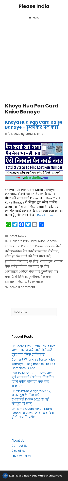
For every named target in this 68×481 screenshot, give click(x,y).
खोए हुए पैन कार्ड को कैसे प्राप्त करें (28, 256)
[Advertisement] (34, 62)
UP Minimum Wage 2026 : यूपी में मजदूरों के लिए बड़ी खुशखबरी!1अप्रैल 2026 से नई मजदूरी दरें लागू (32, 397)
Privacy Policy (21, 456)
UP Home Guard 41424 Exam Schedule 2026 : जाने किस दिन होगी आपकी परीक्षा (33, 413)
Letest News (17, 236)
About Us (18, 441)
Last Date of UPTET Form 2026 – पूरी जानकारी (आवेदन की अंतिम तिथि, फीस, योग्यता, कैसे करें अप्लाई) (34, 379)
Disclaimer (19, 451)
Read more (45, 215)
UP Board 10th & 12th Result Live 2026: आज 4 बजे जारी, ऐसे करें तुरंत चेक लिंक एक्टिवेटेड (33, 350)
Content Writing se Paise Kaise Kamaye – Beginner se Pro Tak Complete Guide (33, 364)
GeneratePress (52, 475)
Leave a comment (22, 287)
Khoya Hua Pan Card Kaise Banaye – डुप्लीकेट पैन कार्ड (33, 124)
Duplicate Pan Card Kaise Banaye (33, 241)
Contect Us (19, 446)
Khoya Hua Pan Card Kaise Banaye (30, 246)
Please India (34, 6)
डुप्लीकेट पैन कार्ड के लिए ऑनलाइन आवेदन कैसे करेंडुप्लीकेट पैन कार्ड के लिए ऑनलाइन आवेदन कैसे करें (34, 267)
